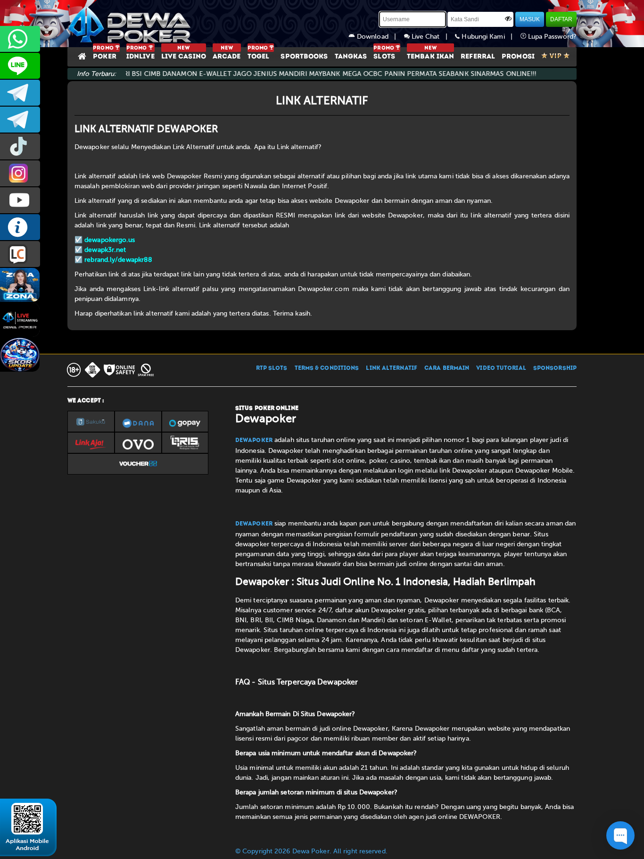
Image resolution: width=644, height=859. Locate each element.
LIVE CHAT (20, 254)
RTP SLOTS (272, 368)
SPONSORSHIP (555, 368)
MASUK (530, 19)
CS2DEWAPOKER (20, 66)
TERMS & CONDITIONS (327, 368)
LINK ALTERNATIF (391, 368)
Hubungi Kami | (490, 36)
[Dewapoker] (131, 23)
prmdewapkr (20, 146)
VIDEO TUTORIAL (501, 368)
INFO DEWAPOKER (20, 227)
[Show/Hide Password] (508, 18)
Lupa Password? (551, 36)
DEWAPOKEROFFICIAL (20, 200)
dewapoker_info (20, 120)
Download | (379, 36)
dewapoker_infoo (20, 93)
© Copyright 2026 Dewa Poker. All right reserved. (311, 851)
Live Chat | (432, 36)
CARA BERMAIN (446, 368)
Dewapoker (253, 440)
